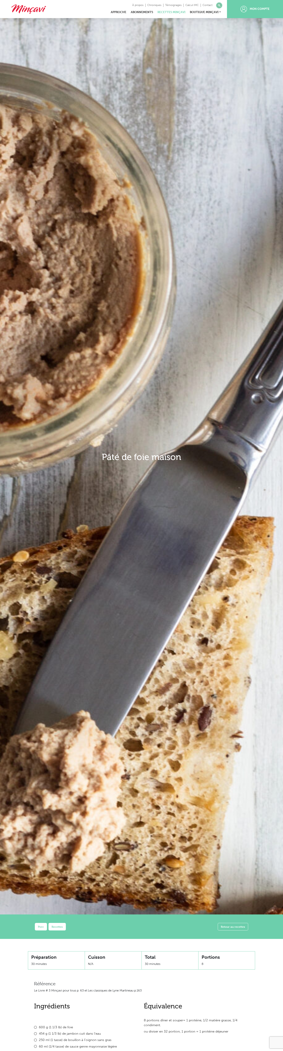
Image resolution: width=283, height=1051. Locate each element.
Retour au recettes (233, 926)
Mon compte (259, 9)
